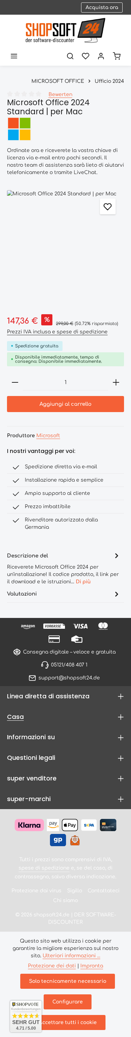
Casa (15, 716)
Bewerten (60, 94)
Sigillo (74, 890)
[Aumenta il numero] (116, 382)
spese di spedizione (44, 868)
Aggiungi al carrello (65, 404)
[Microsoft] (65, 129)
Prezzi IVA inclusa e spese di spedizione (57, 331)
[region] (65, 248)
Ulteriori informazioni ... (71, 955)
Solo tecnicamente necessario (67, 981)
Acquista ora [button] (102, 7)
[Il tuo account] (101, 56)
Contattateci (103, 890)
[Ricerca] (70, 56)
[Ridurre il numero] (15, 382)
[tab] (64, 568)
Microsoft (48, 435)
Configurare (67, 1001)
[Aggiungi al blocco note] (108, 206)
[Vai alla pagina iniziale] (65, 30)
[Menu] (14, 56)
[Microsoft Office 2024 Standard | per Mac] (65, 248)
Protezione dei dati (52, 965)
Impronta (91, 965)
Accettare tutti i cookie (68, 1022)
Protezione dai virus (36, 890)
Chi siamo (65, 900)
